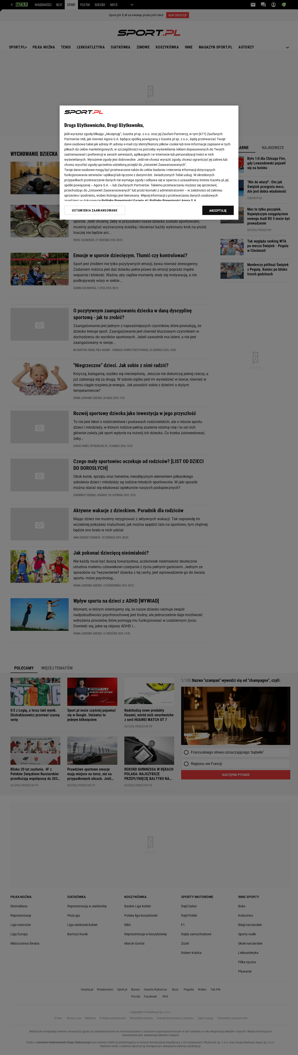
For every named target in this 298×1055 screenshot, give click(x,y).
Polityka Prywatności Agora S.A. (173, 200)
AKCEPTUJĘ (218, 210)
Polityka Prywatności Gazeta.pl (125, 200)
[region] (149, 163)
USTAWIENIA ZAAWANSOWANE (94, 210)
